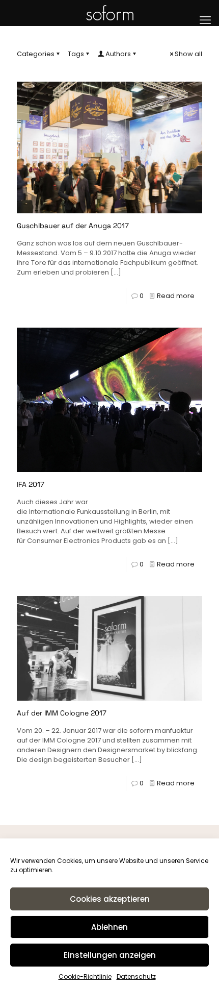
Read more (176, 296)
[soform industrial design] (109, 12)
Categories (35, 54)
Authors (118, 54)
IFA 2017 (30, 484)
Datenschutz (136, 976)
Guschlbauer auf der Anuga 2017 (73, 225)
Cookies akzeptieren (110, 899)
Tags (76, 54)
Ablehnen (109, 927)
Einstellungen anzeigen (110, 955)
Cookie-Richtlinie (85, 976)
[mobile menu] (205, 20)
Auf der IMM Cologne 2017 (61, 713)
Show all (188, 54)
